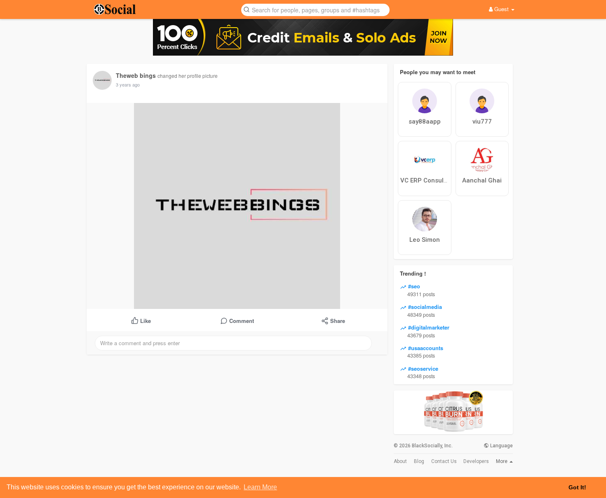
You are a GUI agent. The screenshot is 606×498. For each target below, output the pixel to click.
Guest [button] (501, 9)
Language (501, 445)
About (400, 461)
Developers (476, 461)
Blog (419, 461)
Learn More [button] (260, 487)
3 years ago (128, 84)
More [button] (502, 461)
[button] (315, 9)
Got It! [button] (577, 487)
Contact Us (444, 461)
